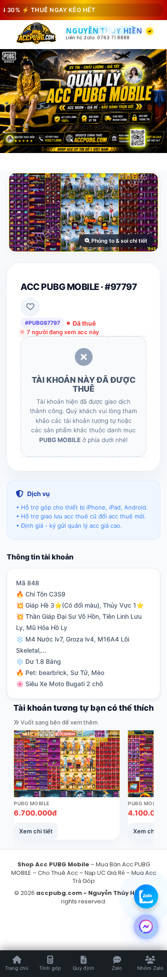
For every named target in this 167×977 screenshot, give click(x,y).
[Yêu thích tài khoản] (30, 307)
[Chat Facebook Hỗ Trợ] (146, 926)
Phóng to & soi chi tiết (118, 240)
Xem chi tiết (36, 831)
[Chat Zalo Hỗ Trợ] (146, 896)
